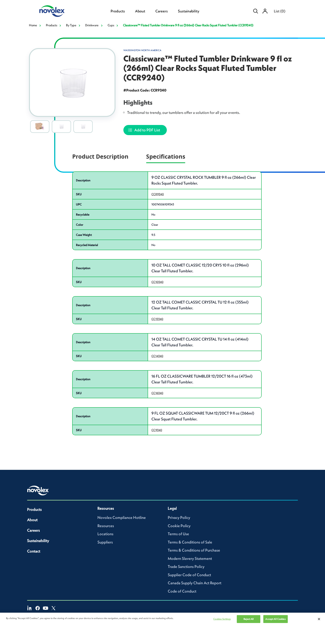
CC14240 (157, 356)
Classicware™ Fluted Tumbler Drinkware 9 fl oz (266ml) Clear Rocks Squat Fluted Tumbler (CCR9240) (188, 25)
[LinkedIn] (29, 608)
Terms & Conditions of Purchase (194, 550)
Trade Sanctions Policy (186, 566)
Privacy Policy (179, 517)
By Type (71, 25)
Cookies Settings (222, 619)
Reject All (249, 619)
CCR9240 (157, 194)
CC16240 (157, 393)
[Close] (319, 619)
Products (118, 11)
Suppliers (105, 542)
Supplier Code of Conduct (189, 574)
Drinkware (91, 25)
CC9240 (156, 430)
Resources (105, 525)
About (140, 11)
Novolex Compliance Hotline (121, 517)
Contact (33, 551)
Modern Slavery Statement (190, 558)
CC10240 (157, 282)
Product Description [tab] (100, 156)
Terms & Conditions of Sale (190, 542)
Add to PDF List (147, 129)
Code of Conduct (182, 591)
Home (33, 25)
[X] (53, 608)
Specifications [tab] (165, 156)
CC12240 (157, 319)
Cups (111, 25)
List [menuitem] (279, 11)
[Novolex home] (38, 490)
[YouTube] (45, 608)
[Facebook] (37, 608)
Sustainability (188, 11)
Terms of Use (178, 533)
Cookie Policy (179, 525)
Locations (105, 533)
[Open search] (255, 11)
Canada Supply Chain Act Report (194, 582)
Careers (161, 11)
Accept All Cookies (275, 619)
